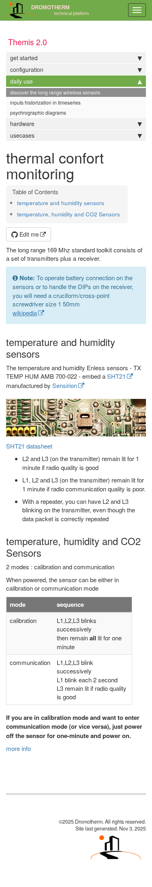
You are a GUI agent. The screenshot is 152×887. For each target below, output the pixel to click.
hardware (22, 124)
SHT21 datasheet (29, 446)
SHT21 (116, 376)
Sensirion (64, 385)
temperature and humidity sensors (60, 203)
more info (18, 748)
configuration (26, 69)
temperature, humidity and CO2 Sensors (68, 214)
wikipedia (25, 312)
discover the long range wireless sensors (55, 92)
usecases (22, 135)
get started (24, 58)
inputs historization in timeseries (45, 102)
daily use (21, 81)
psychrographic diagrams (38, 112)
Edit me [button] (28, 234)
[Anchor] (106, 202)
